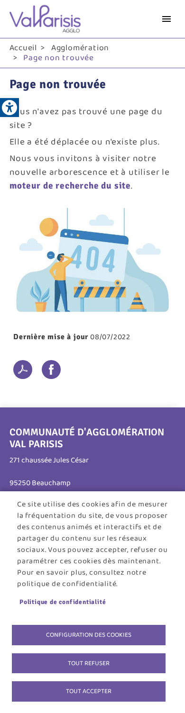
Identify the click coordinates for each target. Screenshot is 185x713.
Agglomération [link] (80, 47)
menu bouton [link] (166, 18)
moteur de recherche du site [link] (70, 185)
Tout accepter (88, 691)
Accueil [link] (23, 47)
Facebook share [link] (51, 369)
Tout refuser (89, 663)
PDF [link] (22, 369)
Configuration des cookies (88, 635)
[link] (9, 107)
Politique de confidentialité (62, 602)
